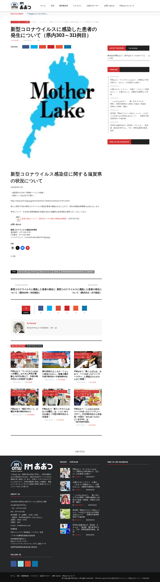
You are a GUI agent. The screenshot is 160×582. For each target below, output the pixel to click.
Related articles (18, 346)
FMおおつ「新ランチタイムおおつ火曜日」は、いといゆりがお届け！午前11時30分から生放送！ (56, 412)
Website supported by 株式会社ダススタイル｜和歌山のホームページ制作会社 (122, 578)
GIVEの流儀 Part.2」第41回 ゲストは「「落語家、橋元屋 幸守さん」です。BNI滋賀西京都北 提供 (86, 528)
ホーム (43, 5)
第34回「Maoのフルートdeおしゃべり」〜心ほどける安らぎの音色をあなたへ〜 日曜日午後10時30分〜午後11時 (86, 513)
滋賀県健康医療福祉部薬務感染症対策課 (72, 272)
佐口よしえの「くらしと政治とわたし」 (55, 357)
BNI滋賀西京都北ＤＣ (18, 539)
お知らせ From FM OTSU (19, 354)
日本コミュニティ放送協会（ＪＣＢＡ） (25, 532)
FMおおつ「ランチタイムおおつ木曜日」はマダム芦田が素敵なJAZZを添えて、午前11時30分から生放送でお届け (24, 375)
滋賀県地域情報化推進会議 (20, 547)
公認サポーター (93, 5)
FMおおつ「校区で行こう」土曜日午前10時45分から (24, 410)
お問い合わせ (109, 5)
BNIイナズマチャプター (19, 541)
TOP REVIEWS (133, 48)
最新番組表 (63, 5)
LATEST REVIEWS (117, 48)
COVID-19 (33, 272)
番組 (25, 357)
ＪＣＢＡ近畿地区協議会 (19, 535)
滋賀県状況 (90, 272)
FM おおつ (75, 578)
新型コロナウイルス (45, 272)
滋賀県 (56, 272)
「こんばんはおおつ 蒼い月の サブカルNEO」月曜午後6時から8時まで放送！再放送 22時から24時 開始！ (86, 498)
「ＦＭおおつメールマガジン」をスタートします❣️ (45, 14)
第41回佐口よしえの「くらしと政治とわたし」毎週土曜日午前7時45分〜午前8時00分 (55, 374)
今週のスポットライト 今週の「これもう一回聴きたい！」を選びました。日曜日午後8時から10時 (86, 484)
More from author (34, 346)
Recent (63, 462)
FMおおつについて (127, 5)
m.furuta (15, 40)
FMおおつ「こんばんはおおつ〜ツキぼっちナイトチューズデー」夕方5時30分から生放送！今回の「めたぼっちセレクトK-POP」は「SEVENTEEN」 (88, 415)
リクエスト (77, 5)
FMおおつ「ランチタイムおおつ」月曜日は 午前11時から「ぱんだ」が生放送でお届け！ (86, 471)
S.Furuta (77, 477)
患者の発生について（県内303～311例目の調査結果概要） (45, 218)
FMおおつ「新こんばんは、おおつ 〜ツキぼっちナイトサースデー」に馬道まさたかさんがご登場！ (88, 375)
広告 (52, 5)
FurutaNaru (62, 380)
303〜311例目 (23, 272)
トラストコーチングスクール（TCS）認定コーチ (28, 543)
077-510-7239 (21, 508)
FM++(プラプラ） (48, 354)
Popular (74, 462)
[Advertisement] (128, 177)
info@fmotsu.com (23, 525)
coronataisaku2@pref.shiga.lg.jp (37, 237)
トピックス (15, 22)
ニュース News (24, 22)
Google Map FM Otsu (18, 505)
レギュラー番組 (16, 357)
